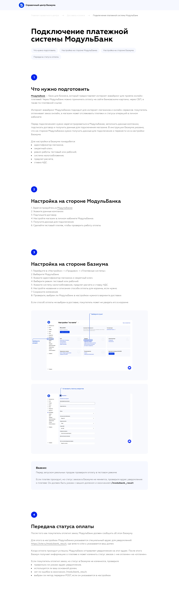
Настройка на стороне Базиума (118, 50)
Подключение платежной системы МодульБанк (115, 15)
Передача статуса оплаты (46, 57)
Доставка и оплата (76, 15)
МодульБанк (38, 95)
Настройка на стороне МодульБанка (79, 50)
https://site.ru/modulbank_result (48, 543)
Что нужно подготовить (44, 50)
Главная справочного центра (45, 15)
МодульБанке (64, 208)
